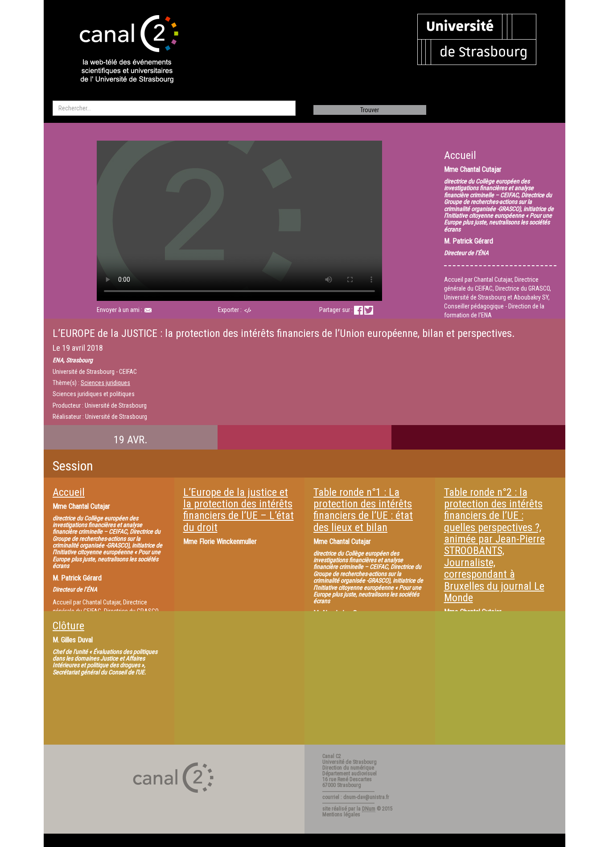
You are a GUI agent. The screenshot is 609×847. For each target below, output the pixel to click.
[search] (174, 108)
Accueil (69, 492)
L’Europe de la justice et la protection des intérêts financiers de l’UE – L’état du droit (238, 510)
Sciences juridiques (105, 382)
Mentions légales (341, 814)
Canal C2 (331, 756)
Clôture (68, 626)
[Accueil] (121, 49)
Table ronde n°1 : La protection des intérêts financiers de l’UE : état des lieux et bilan (363, 510)
